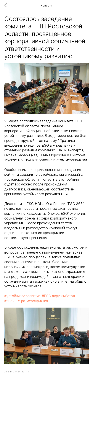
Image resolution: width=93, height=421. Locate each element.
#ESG (46, 296)
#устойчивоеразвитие (22, 296)
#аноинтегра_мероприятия (26, 301)
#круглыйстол (63, 296)
